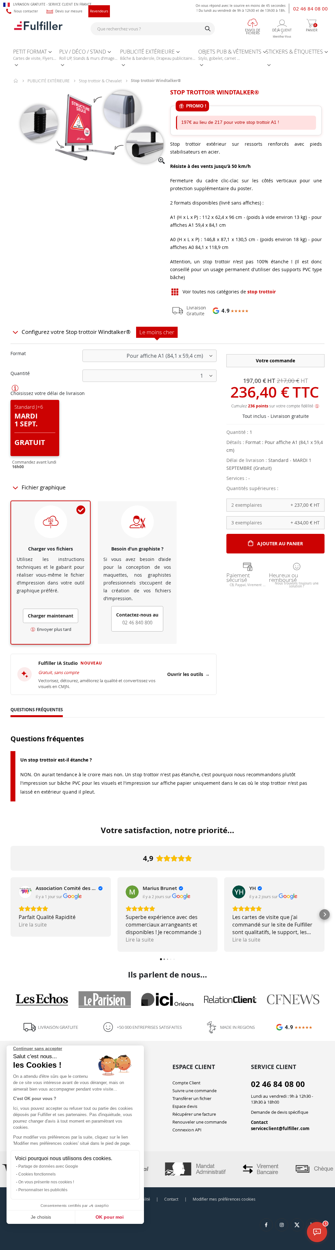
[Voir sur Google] (25, 891)
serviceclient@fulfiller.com (280, 1128)
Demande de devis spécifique (279, 1112)
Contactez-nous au (137, 619)
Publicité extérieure (48, 80)
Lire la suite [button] (33, 924)
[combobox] (153, 28)
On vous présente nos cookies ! (46, 1182)
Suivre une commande (194, 1091)
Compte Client (186, 1083)
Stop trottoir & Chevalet (100, 80)
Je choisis (41, 1217)
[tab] (36, 710)
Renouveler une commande (199, 1122)
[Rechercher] (207, 28)
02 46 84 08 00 (310, 8)
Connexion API (187, 1130)
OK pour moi (110, 1217)
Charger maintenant (50, 616)
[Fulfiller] (38, 28)
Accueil (16, 81)
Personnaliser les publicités (42, 1190)
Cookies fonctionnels (37, 1174)
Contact (259, 1122)
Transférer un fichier (191, 1098)
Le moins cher (156, 332)
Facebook (266, 1224)
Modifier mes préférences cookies (224, 1199)
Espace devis (184, 1106)
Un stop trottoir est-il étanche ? (56, 760)
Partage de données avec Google (48, 1166)
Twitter (297, 1224)
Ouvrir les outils (188, 674)
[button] (162, 161)
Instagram (281, 1224)
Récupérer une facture (194, 1114)
